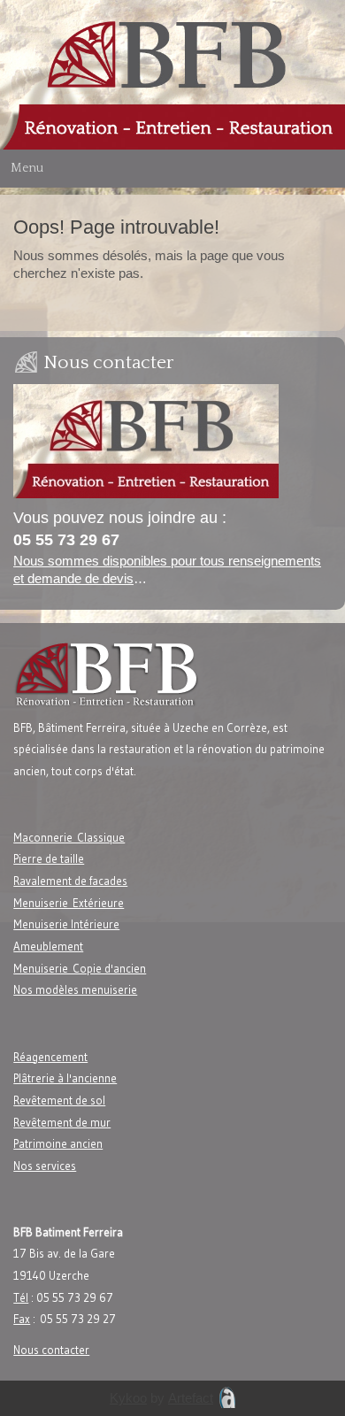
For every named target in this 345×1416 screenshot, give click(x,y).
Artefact (190, 1397)
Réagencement (50, 1057)
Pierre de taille (48, 858)
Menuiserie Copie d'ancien (79, 968)
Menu (27, 168)
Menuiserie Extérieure (68, 903)
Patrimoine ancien (58, 1143)
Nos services (44, 1165)
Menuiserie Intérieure (66, 924)
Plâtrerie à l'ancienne (65, 1078)
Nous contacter (51, 1350)
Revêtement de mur (62, 1122)
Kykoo (128, 1397)
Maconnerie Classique (69, 837)
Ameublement (48, 946)
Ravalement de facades (70, 880)
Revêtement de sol (59, 1100)
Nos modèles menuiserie (75, 989)
